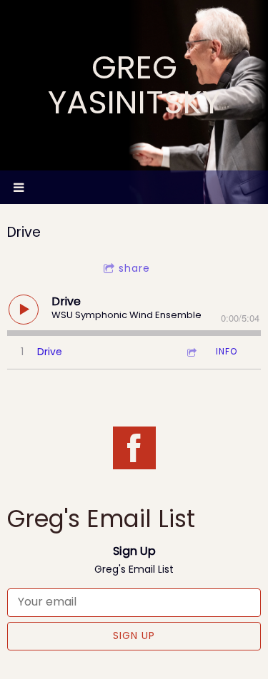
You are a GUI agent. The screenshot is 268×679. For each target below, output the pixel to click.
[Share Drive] (191, 352)
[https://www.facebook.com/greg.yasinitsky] (134, 450)
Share (134, 268)
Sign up (134, 635)
